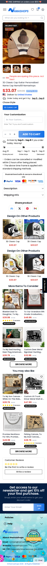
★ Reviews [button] (44, 285)
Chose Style (9, 102)
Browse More (23, 364)
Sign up (39, 507)
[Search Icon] (41, 17)
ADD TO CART (31, 134)
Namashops (14, 564)
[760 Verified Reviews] (33, 547)
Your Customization (15, 114)
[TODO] (12, 208)
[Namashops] (18, 9)
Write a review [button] (23, 471)
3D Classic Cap (10, 107)
